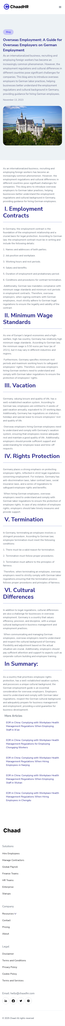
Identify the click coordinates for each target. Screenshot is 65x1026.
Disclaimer (8, 953)
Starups (6, 893)
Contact (6, 920)
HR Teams (8, 880)
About (5, 933)
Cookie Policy (9, 974)
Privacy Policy (9, 967)
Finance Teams (10, 873)
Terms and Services (13, 980)
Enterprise (8, 887)
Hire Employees (11, 853)
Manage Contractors (13, 860)
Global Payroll (10, 867)
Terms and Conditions (14, 960)
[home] (19, 7)
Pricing (6, 927)
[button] (60, 7)
